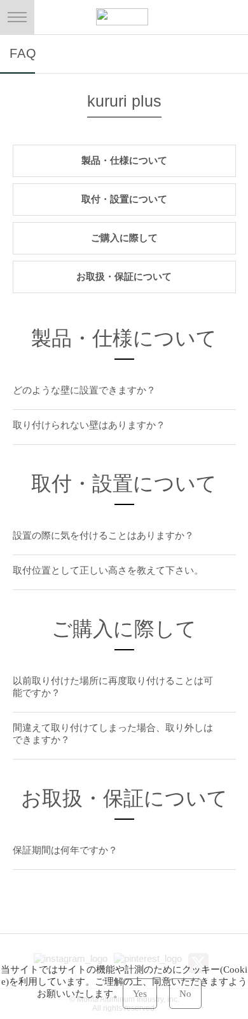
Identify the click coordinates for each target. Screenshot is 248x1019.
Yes (140, 994)
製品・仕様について (124, 160)
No (185, 994)
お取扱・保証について (124, 276)
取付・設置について (124, 199)
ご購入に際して (124, 237)
